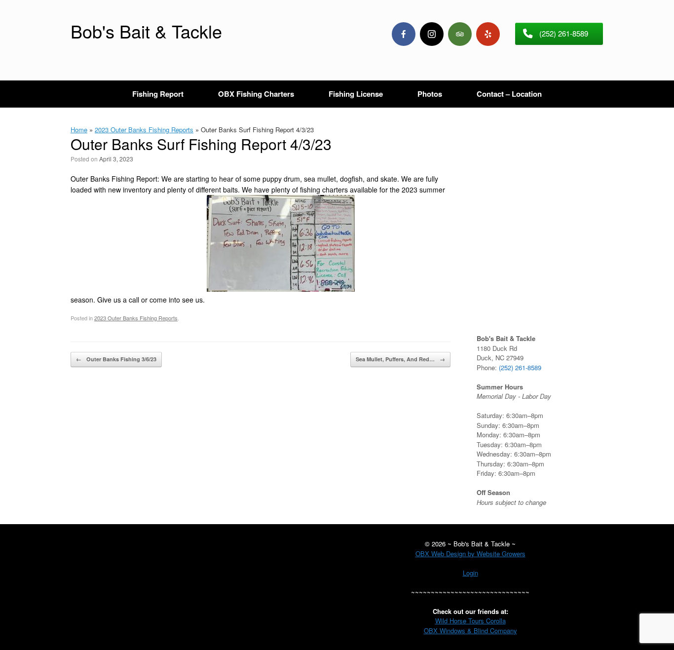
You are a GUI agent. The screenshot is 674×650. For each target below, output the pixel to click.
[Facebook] (403, 34)
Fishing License (356, 93)
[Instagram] (432, 34)
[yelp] (488, 34)
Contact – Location (509, 93)
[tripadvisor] (460, 34)
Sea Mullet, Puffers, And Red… (400, 359)
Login (470, 572)
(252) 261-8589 (520, 367)
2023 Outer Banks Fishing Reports (144, 129)
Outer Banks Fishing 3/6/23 (116, 359)
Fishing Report (158, 93)
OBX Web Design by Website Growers (470, 553)
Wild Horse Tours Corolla (470, 620)
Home (79, 129)
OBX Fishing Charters (256, 93)
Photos (429, 93)
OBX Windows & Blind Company (470, 630)
